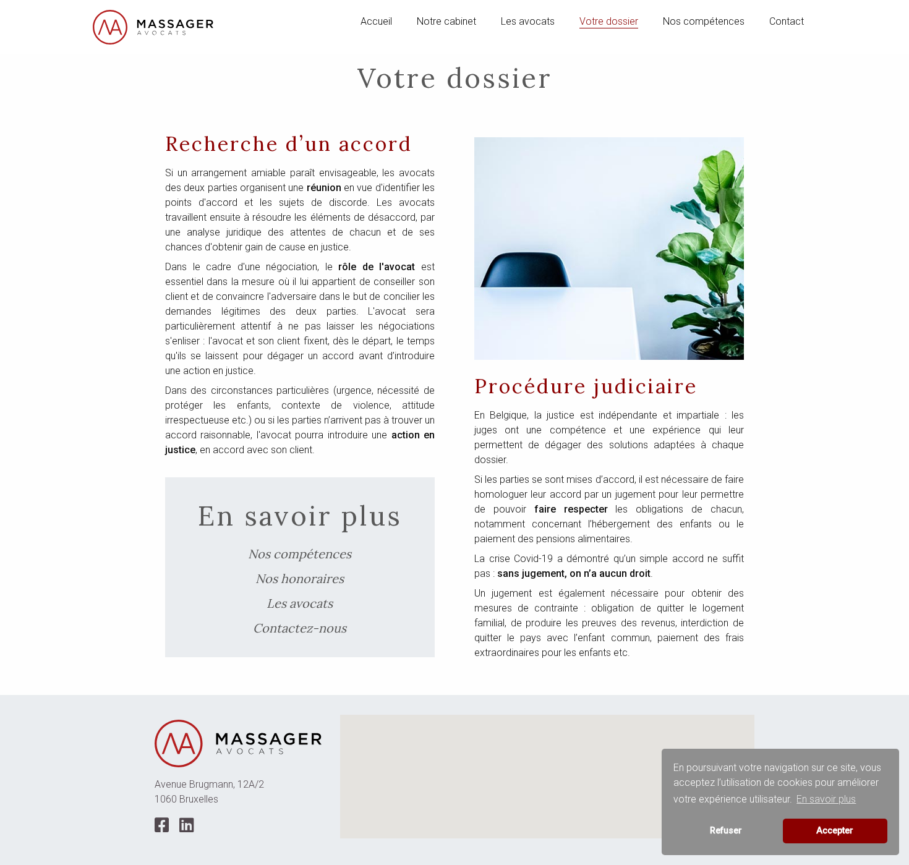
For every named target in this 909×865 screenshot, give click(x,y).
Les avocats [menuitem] (528, 21)
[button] (547, 769)
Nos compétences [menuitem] (704, 21)
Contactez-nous (299, 628)
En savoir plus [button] (826, 799)
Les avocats (300, 603)
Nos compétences (299, 553)
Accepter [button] (834, 830)
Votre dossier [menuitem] (608, 21)
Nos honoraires (299, 578)
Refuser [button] (726, 830)
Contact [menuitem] (786, 21)
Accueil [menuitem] (376, 21)
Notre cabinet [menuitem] (446, 21)
